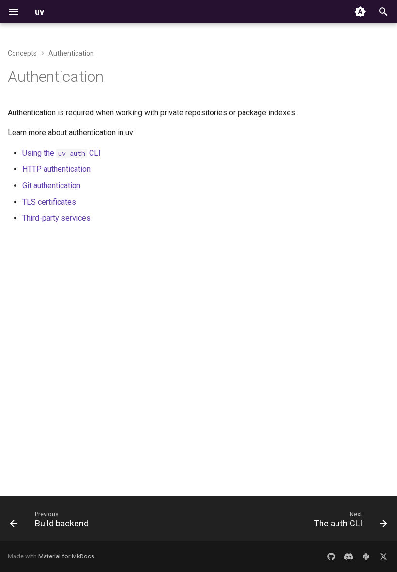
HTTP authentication (56, 169)
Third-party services (56, 217)
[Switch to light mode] (360, 11)
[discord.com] (348, 556)
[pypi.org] (366, 556)
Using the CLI (61, 153)
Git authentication (51, 185)
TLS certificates (49, 202)
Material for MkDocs (66, 556)
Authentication (56, 76)
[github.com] (331, 556)
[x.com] (383, 556)
